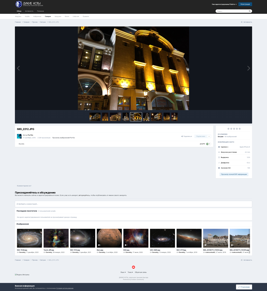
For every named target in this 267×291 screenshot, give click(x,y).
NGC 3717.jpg (181, 250)
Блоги (67, 16)
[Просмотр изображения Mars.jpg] (109, 238)
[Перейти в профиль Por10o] (19, 136)
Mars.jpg (100, 250)
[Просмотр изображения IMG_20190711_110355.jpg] (242, 238)
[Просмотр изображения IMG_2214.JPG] (115, 117)
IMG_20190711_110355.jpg (239, 250)
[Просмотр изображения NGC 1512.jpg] (82, 238)
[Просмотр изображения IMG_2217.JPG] (105, 117)
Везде (242, 11)
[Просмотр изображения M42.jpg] (135, 238)
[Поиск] (249, 11)
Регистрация (245, 4)
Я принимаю (245, 287)
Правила (86, 16)
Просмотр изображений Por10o (63, 138)
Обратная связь (141, 272)
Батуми (220, 136)
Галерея (48, 16)
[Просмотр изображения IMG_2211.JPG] (146, 117)
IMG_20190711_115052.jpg (212, 250)
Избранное (37, 16)
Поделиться (187, 136)
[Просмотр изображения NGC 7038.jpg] (29, 238)
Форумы (18, 16)
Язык (123, 272)
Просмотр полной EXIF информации (234, 174)
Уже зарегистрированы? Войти (224, 4)
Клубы (27, 16)
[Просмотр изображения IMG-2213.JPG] (126, 117)
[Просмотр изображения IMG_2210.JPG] (156, 117)
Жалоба (21, 144)
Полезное (40, 11)
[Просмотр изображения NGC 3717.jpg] (189, 238)
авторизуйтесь (84, 195)
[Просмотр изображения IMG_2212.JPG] (136, 117)
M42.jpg (126, 250)
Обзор (19, 11)
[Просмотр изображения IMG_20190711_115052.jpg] (215, 238)
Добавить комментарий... (28, 204)
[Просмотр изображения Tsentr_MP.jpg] (56, 238)
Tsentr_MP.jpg (49, 250)
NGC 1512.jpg (75, 250)
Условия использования (64, 288)
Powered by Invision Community (133, 279)
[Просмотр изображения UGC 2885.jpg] (162, 238)
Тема (130, 272)
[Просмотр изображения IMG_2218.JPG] (95, 117)
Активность (29, 11)
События (76, 16)
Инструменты (242, 106)
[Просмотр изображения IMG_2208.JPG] (174, 117)
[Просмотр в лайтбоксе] (133, 68)
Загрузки (58, 16)
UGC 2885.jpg (155, 250)
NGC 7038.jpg (22, 250)
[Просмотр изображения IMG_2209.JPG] (167, 117)
